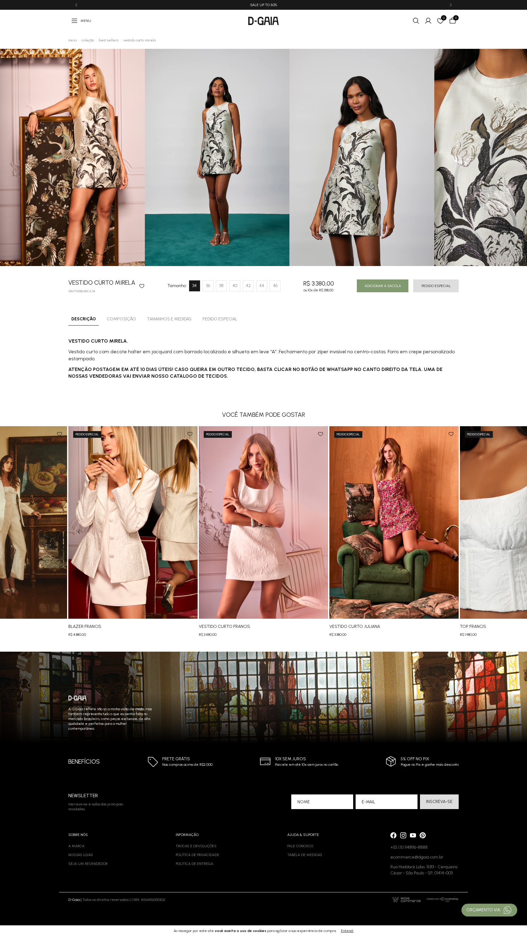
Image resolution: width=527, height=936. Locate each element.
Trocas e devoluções (196, 846)
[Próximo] (450, 5)
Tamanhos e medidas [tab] (169, 319)
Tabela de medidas (304, 855)
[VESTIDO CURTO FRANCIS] (263, 522)
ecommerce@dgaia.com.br (416, 857)
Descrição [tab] (83, 319)
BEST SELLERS (108, 40)
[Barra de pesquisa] (416, 21)
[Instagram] (403, 835)
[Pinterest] (423, 835)
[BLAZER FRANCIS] (133, 522)
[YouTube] (413, 835)
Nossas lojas (80, 855)
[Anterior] (76, 5)
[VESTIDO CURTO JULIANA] (394, 522)
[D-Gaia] (263, 21)
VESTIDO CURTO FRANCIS (224, 626)
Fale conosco (300, 846)
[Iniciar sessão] (428, 21)
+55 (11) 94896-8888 (409, 847)
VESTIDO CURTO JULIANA (354, 626)
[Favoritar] (142, 286)
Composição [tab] (121, 319)
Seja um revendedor (88, 864)
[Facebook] (393, 835)
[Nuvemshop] (443, 899)
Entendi (347, 931)
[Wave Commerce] (407, 899)
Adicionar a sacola (382, 286)
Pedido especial (436, 286)
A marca (76, 846)
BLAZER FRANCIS (84, 626)
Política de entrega (194, 864)
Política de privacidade (197, 855)
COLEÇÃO (87, 40)
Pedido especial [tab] (220, 319)
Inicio (72, 40)
